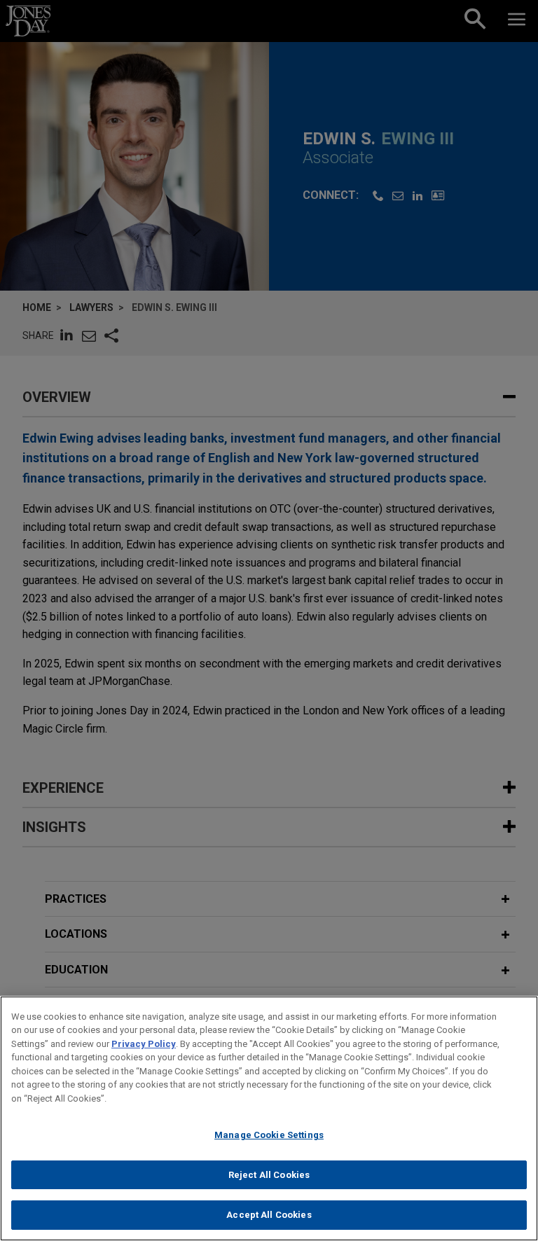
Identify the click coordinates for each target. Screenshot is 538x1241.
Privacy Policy (143, 1044)
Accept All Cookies (268, 1214)
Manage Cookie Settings (269, 1135)
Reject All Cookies (269, 1175)
